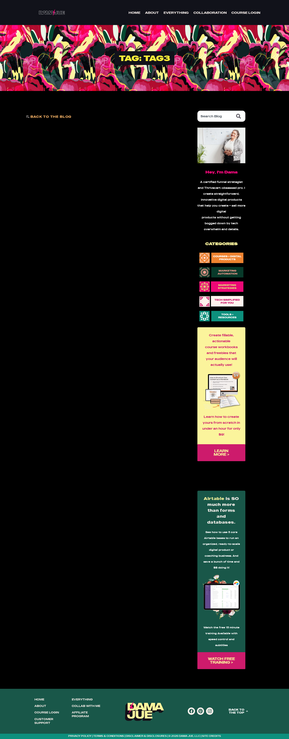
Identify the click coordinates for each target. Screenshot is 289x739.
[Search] (239, 116)
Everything (176, 13)
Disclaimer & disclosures (146, 735)
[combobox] (215, 116)
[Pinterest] (200, 711)
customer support (43, 721)
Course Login (245, 13)
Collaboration (210, 13)
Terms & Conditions (108, 735)
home (39, 699)
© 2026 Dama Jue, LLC (184, 735)
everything (82, 699)
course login (46, 712)
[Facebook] (191, 711)
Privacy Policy (79, 735)
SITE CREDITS (211, 735)
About (152, 13)
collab (78, 706)
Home (134, 13)
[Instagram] (209, 711)
